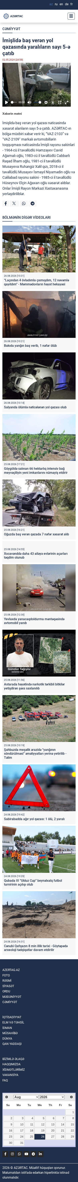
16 (10, 1130)
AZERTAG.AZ (11, 970)
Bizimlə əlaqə (13, 1059)
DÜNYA (7, 1038)
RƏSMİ (6, 980)
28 (62, 1136)
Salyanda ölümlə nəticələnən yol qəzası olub (35, 407)
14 (62, 1124)
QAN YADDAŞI (12, 1044)
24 (21, 1136)
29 (72, 1136)
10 (21, 1124)
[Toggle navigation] (70, 16)
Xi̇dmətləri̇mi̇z (13, 1070)
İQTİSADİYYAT (11, 1017)
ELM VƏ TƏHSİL (13, 1022)
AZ (51, 4)
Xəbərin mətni (12, 113)
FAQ (5, 1080)
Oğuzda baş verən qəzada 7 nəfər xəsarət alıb (36, 534)
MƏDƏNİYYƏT (11, 997)
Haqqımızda (11, 1064)
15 (72, 1124)
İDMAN (7, 1028)
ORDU (6, 991)
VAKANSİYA (10, 1075)
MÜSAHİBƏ (10, 1033)
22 (72, 1130)
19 (42, 1130)
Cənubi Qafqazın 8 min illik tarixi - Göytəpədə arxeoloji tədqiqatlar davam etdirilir (36, 948)
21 (62, 1130)
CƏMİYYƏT (11, 29)
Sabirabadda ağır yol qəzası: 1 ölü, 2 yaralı (34, 819)
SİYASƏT (8, 986)
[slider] (14, 102)
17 (21, 1130)
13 (52, 1124)
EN (61, 4)
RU (56, 4)
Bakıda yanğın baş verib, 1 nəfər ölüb (30, 346)
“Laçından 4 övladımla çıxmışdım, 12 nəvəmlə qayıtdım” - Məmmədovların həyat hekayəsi (36, 282)
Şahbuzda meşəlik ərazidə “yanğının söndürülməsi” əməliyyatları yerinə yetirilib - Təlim (35, 753)
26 (42, 1136)
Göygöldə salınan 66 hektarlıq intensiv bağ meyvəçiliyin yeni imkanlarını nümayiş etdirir (36, 470)
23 (10, 1136)
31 (21, 1142)
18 (31, 1130)
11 (31, 1124)
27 (52, 1136)
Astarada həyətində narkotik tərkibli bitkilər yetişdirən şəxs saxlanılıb (34, 686)
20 (52, 1130)
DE (66, 4)
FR (71, 4)
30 (10, 1142)
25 (31, 1136)
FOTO (6, 975)
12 (42, 1124)
